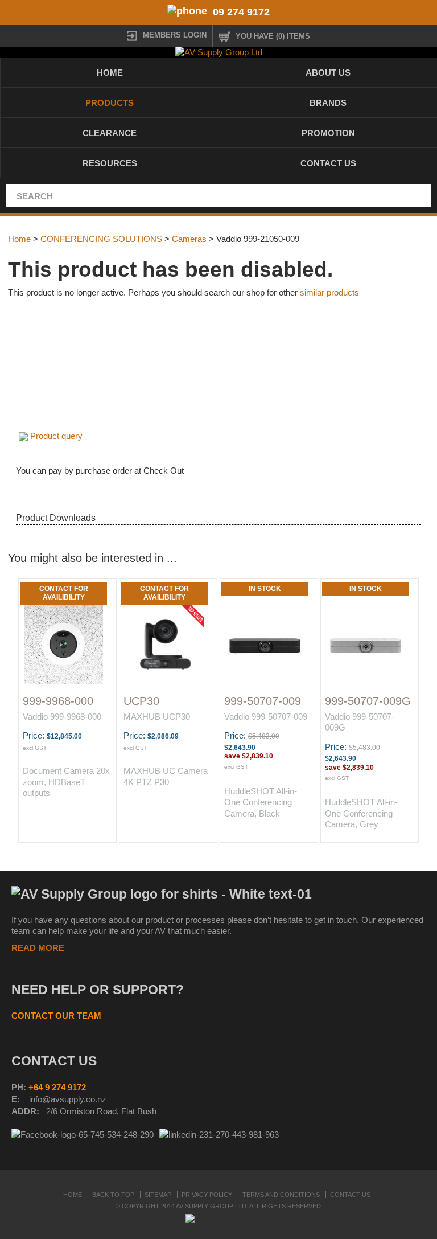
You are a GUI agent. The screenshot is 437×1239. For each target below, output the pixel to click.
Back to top (113, 1194)
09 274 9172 (241, 12)
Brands (328, 103)
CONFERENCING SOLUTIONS (101, 239)
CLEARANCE (110, 133)
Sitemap (158, 1194)
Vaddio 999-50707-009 (265, 716)
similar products (329, 292)
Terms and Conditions (281, 1194)
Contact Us (328, 163)
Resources (110, 163)
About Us (328, 72)
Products (109, 103)
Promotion (328, 133)
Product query (56, 436)
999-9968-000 (58, 701)
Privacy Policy (207, 1194)
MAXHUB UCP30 (156, 716)
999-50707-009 (262, 701)
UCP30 (141, 701)
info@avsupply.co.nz (67, 1099)
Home (110, 72)
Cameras (189, 239)
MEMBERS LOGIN (175, 35)
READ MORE (37, 948)
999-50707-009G (368, 701)
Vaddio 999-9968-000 (62, 716)
